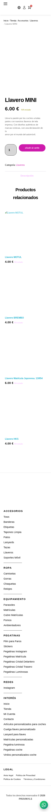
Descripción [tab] (27, 176)
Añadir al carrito (32, 148)
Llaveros (34, 21)
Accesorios (23, 21)
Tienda (13, 21)
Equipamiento (15, 599)
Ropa (8, 567)
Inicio (6, 21)
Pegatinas (12, 635)
